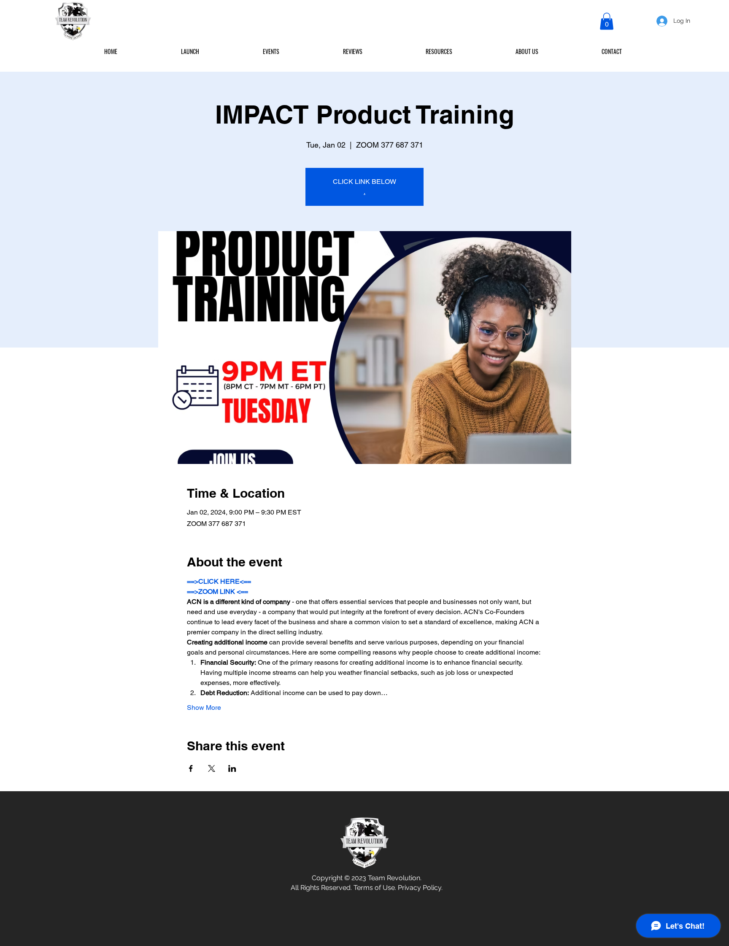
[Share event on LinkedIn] (232, 768)
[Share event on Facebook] (191, 768)
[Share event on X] (212, 768)
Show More (204, 707)
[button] (606, 21)
